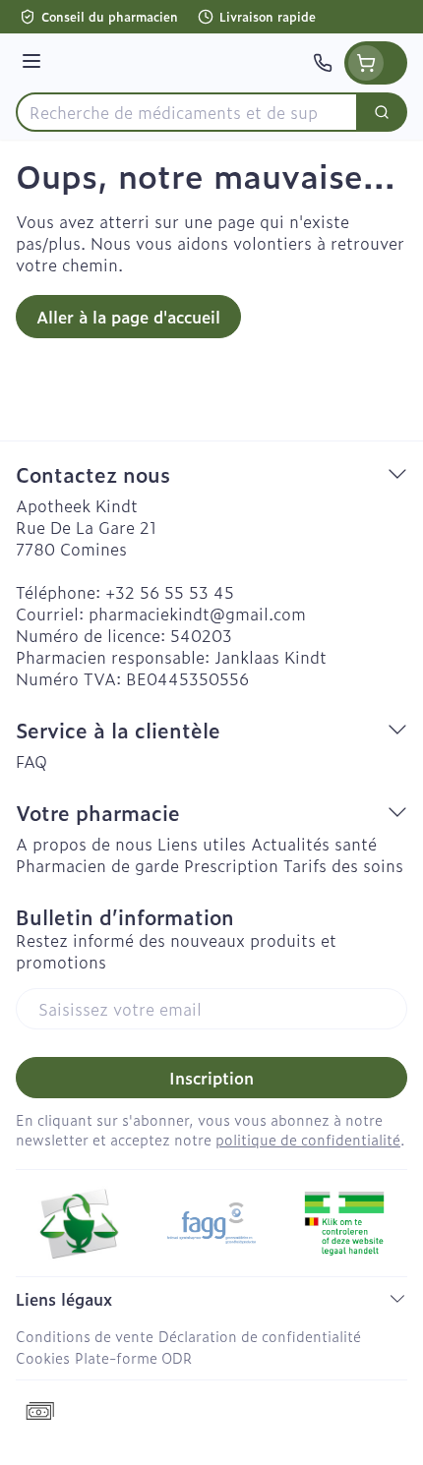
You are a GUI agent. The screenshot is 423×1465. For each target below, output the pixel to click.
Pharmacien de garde (97, 865)
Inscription (211, 1077)
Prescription (231, 865)
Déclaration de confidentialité (259, 1335)
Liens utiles (201, 843)
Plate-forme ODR (133, 1357)
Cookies (43, 1357)
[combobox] (187, 112)
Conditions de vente (84, 1335)
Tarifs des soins (343, 865)
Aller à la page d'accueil (128, 316)
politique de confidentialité (307, 1139)
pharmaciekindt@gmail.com (197, 613)
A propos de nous (84, 843)
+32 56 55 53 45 (169, 592)
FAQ (31, 761)
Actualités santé (314, 843)
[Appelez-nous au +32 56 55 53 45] (322, 63)
